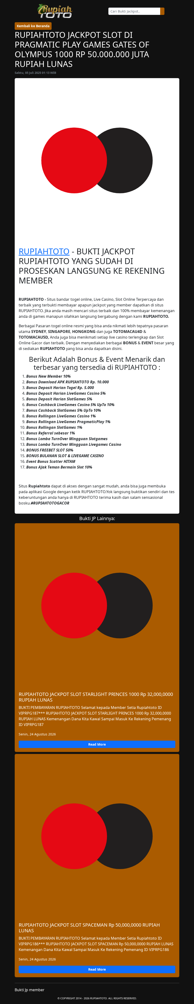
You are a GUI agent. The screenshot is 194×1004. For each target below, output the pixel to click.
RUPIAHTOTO (44, 251)
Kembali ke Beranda (33, 26)
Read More (97, 744)
